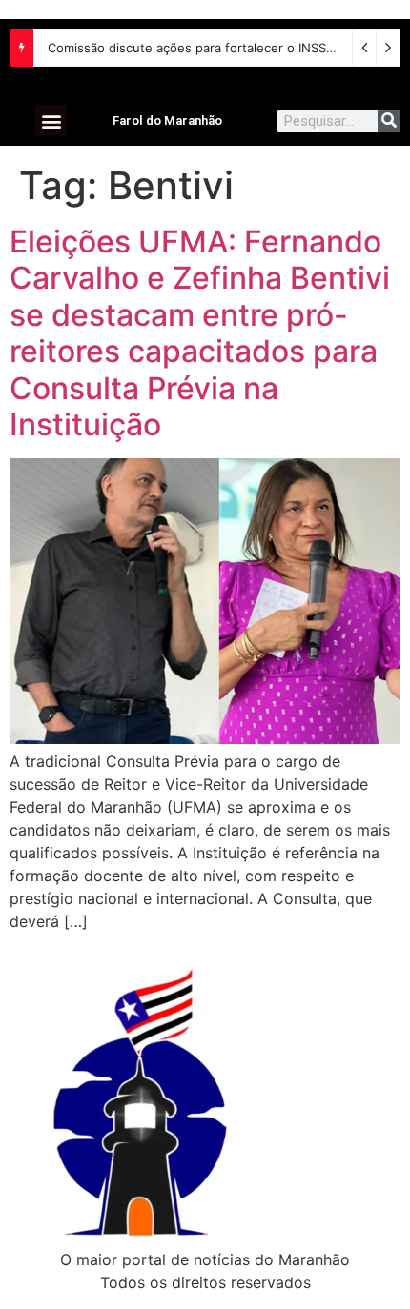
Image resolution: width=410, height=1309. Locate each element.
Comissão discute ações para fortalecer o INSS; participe (216, 47)
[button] (51, 120)
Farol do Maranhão (167, 120)
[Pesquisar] (389, 121)
